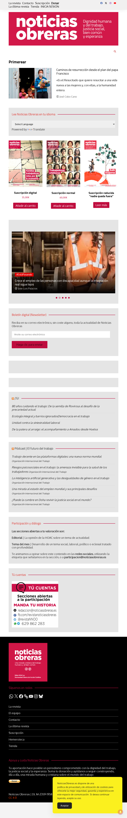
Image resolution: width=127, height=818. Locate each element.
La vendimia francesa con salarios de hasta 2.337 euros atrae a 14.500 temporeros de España (60, 282)
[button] (56, 298)
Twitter (106, 3)
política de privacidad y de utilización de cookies (82, 787)
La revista (15, 3)
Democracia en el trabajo (74, 416)
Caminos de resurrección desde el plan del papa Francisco (87, 71)
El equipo (14, 713)
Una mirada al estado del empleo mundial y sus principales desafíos (54, 489)
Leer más (101, 205)
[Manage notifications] (120, 812)
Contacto (28, 3)
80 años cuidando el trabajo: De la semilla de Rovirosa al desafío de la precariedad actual (55, 407)
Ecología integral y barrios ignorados (35, 416)
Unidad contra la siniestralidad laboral (36, 422)
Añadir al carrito (25, 205)
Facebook (101, 3)
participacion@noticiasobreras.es (85, 557)
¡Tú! (17, 398)
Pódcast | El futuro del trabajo (34, 448)
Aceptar (65, 805)
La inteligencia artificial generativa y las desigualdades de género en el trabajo (60, 478)
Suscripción (42, 3)
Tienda (35, 6)
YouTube (115, 3)
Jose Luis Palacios (27, 288)
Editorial (17, 537)
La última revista (19, 6)
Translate (39, 129)
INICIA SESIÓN (50, 6)
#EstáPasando (24, 274)
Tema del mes (20, 544)
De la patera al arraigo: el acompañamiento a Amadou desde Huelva (55, 429)
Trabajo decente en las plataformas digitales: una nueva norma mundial (56, 456)
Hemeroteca (16, 739)
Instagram (110, 3)
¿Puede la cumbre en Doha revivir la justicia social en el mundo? (51, 500)
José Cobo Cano (68, 96)
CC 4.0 (13, 797)
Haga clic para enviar (29, 344)
